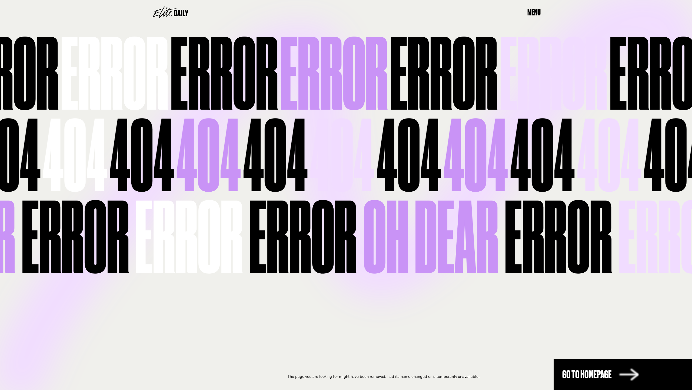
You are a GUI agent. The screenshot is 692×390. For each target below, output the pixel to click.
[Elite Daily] (170, 12)
